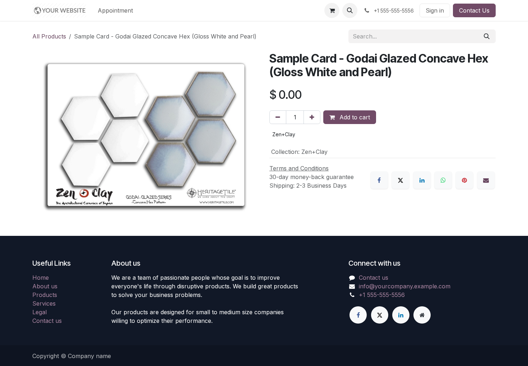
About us (44, 286)
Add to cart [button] (354, 117)
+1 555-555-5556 (382, 294)
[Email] (486, 180)
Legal (39, 312)
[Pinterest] (464, 180)
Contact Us (474, 10)
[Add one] (312, 117)
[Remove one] (277, 117)
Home (40, 277)
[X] (400, 180)
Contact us (47, 320)
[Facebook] (379, 180)
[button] (349, 10)
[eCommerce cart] (331, 10)
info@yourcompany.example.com (404, 286)
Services (44, 303)
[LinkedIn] (422, 180)
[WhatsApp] (443, 180)
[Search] (487, 36)
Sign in (435, 10)
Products (44, 294)
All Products (49, 36)
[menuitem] (115, 10)
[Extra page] (422, 315)
